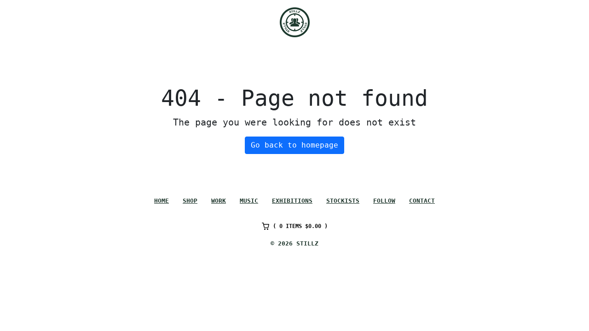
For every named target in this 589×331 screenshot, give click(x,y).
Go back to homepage (294, 145)
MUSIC (249, 200)
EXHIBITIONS (292, 200)
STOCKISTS (342, 200)
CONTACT (422, 200)
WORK (218, 200)
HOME (161, 200)
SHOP (190, 200)
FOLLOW (384, 200)
